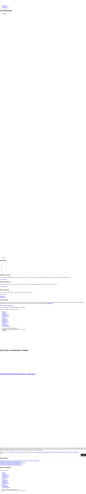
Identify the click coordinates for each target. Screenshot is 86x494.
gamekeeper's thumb (37, 452)
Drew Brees (31, 452)
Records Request (5, 7)
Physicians (4, 312)
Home (3, 311)
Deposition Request (9, 305)
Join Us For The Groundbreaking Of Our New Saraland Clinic (11, 464)
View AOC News (3, 294)
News (3, 317)
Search (1, 453)
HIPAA (3, 323)
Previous (4, 13)
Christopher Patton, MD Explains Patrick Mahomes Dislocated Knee (12, 462)
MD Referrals (4, 320)
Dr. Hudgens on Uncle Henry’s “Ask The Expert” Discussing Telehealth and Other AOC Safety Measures (19, 460)
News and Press (21, 452)
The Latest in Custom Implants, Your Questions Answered (10, 461)
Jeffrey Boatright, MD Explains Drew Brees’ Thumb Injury (18, 374)
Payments (4, 6)
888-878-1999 (15, 307)
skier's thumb (61, 452)
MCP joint (51, 452)
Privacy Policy (5, 324)
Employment (2, 296)
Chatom (4, 305)
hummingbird (76, 452)
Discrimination (5, 325)
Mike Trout (56, 452)
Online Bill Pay (3, 297)
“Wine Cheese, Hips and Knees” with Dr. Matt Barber (10, 463)
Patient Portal (4, 5)
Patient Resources (5, 315)
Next (3, 257)
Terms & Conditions (6, 326)
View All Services (3, 279)
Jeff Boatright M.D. (45, 452)
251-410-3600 (5, 307)
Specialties (4, 313)
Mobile (1, 305)
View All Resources (3, 286)
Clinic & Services (5, 314)
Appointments (5, 318)
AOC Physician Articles (13, 452)
